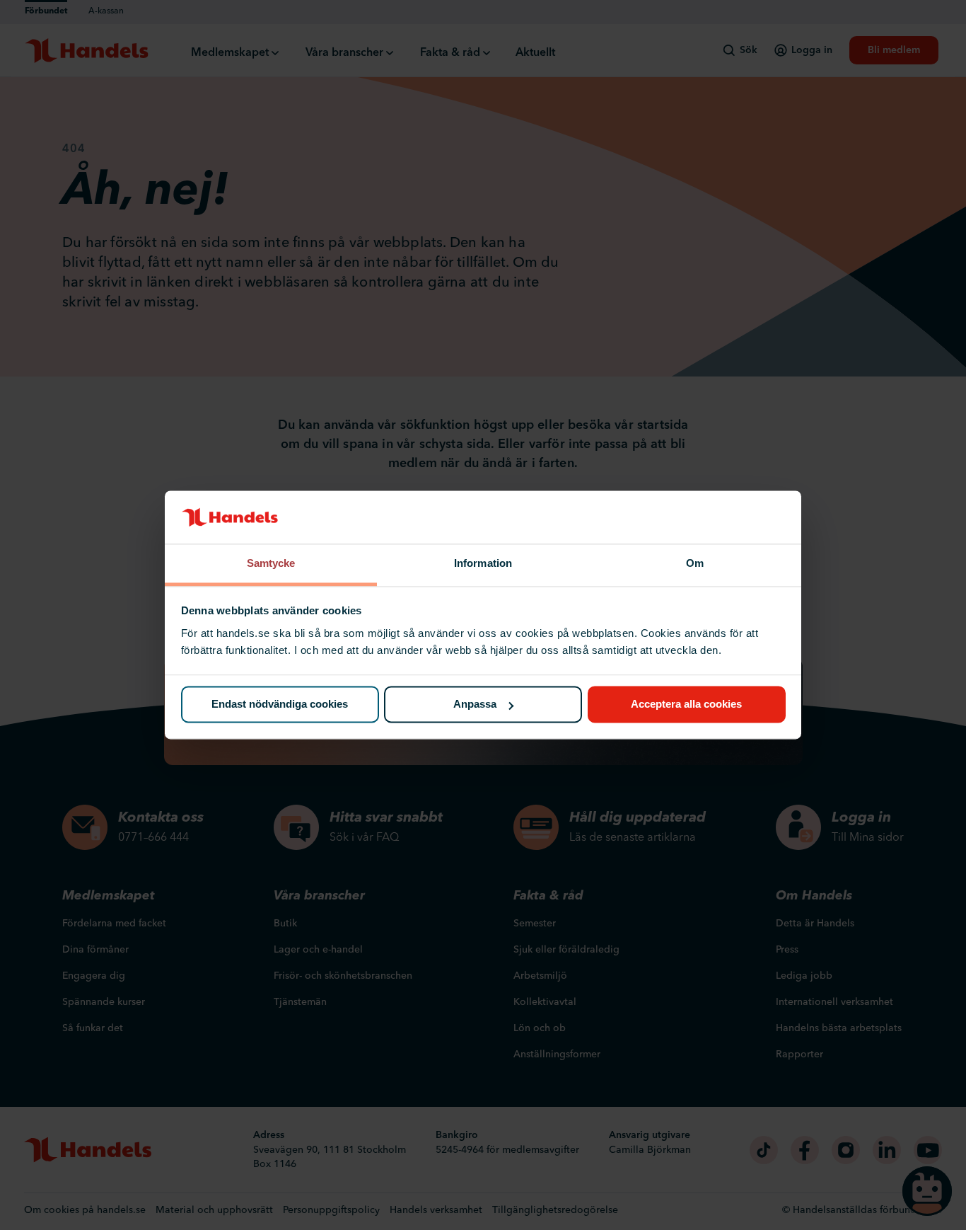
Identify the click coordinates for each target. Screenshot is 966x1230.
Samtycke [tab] (271, 563)
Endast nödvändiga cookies (279, 705)
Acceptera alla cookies (686, 705)
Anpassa (474, 705)
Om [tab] (695, 563)
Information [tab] (483, 563)
